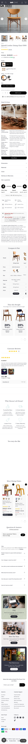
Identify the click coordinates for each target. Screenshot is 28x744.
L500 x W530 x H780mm (8, 86)
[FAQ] (14, 602)
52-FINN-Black (9, 77)
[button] (6, 376)
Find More (14, 616)
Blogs (2, 702)
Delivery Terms (17, 698)
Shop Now (16, 293)
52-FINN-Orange (3, 77)
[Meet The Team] (14, 628)
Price (2, 52)
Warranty (16, 702)
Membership (16, 696)
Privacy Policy (12, 740)
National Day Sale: (9, 213)
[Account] (22, 2)
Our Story (3, 694)
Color (7, 73)
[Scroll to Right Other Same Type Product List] (25, 520)
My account (16, 708)
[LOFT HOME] (14, 2)
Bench (23, 217)
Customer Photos (5, 700)
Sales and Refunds (18, 700)
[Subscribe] (22, 685)
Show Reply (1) (6, 382)
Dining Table (16, 218)
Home (2, 43)
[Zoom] (14, 18)
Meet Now (14, 642)
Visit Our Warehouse (5, 708)
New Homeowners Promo (19, 706)
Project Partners (4, 704)
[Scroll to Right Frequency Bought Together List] (25, 339)
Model (2, 60)
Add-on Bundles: (9, 217)
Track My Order (17, 694)
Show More (3, 367)
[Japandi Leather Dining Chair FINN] (16, 256)
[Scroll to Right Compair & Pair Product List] (23, 297)
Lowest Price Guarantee (19, 704)
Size (2, 83)
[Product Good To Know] (14, 131)
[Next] (26, 19)
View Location (14, 669)
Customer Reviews (5, 698)
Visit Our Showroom (5, 706)
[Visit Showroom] (14, 654)
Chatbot (21, 549)
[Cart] (25, 2)
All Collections (4, 710)
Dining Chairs (12, 220)
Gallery (2, 696)
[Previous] (2, 19)
